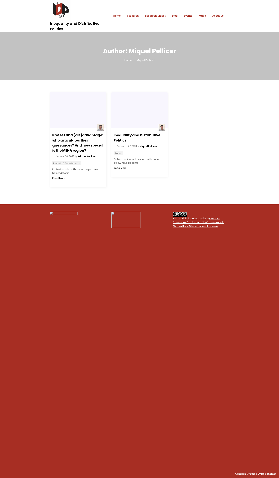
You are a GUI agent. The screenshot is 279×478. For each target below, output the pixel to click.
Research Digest (155, 15)
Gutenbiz (241, 473)
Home (117, 15)
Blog (175, 15)
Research (133, 15)
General (118, 153)
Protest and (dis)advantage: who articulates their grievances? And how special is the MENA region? (77, 143)
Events (188, 15)
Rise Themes (269, 473)
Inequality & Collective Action (66, 163)
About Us (218, 15)
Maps (202, 15)
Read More (58, 178)
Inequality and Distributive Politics (137, 138)
